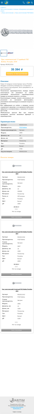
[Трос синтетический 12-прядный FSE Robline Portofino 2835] (17, 287)
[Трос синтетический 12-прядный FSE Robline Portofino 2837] (17, 230)
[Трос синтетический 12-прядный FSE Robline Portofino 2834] (17, 170)
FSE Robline (23, 127)
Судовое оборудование (17, 407)
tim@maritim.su (17, 408)
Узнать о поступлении (17, 74)
